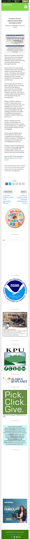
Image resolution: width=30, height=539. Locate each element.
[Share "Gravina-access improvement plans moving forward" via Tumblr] (16, 183)
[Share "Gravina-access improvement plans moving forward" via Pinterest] (20, 183)
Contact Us (19, 534)
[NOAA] (15, 290)
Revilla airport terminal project (13, 159)
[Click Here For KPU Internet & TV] (15, 359)
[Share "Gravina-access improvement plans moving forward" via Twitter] (10, 183)
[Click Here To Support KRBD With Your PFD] (15, 402)
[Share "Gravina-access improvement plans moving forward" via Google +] (13, 183)
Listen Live (7, 5)
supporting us (8, 167)
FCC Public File (12, 534)
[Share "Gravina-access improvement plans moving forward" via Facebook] (6, 183)
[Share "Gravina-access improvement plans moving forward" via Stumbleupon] (23, 183)
